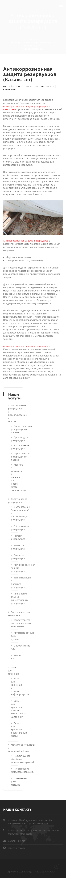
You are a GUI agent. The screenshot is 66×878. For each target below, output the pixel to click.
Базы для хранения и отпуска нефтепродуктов (14, 686)
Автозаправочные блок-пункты (14, 636)
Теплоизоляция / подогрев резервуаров (14, 582)
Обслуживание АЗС (14, 647)
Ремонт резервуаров (14, 537)
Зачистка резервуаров (14, 547)
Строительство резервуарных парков (14, 456)
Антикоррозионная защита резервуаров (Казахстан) (33, 44)
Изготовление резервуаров (14, 447)
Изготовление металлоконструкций (14, 770)
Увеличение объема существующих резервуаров (14, 598)
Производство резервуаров (14, 439)
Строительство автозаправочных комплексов (14, 623)
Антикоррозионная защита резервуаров (25, 240)
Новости (49, 86)
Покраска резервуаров (14, 557)
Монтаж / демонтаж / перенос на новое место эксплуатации (14, 477)
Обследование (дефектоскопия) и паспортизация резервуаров (14, 513)
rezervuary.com (16, 847)
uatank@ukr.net (16, 840)
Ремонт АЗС (14, 657)
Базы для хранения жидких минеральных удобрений (14, 708)
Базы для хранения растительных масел (14, 729)
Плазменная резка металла (14, 781)
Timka (10, 86)
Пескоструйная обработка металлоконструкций (14, 759)
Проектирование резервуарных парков (14, 429)
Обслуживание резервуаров (14, 528)
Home (31, 39)
